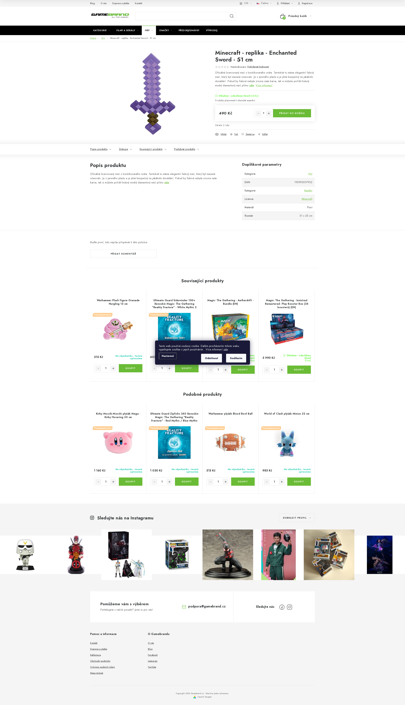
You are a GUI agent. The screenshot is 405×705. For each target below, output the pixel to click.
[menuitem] (101, 30)
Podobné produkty (184, 149)
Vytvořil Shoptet (205, 697)
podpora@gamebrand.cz (207, 606)
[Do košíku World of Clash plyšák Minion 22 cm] (299, 481)
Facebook (153, 655)
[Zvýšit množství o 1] (269, 113)
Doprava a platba (120, 3)
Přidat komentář (123, 253)
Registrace (307, 3)
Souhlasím (236, 358)
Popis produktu (98, 149)
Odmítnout (211, 358)
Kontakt (138, 3)
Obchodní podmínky (100, 661)
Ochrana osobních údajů (102, 667)
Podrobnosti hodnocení (258, 66)
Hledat (231, 16)
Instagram (153, 661)
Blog (92, 3)
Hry (310, 174)
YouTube (152, 667)
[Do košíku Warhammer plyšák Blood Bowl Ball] (243, 481)
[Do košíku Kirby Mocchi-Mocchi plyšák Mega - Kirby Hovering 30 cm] (130, 481)
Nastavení (168, 356)
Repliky (308, 190)
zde (226, 349)
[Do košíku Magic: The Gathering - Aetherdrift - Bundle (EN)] (243, 370)
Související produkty (151, 149)
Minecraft (307, 199)
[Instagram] (289, 607)
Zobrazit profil (295, 517)
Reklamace (95, 655)
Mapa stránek (96, 673)
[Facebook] (281, 607)
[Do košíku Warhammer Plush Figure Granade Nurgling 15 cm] (130, 368)
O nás (104, 3)
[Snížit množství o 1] (258, 113)
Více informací (264, 85)
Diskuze (123, 149)
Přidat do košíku (292, 113)
